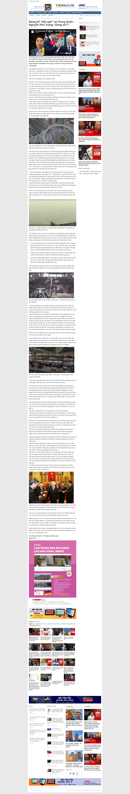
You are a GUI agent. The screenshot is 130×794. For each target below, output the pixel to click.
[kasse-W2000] (52, 606)
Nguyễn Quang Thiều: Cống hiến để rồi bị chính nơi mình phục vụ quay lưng (37, 710)
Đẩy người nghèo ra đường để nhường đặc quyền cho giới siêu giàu (58, 735)
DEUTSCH (38, 15)
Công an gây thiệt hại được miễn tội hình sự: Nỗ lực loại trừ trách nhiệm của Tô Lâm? (55, 762)
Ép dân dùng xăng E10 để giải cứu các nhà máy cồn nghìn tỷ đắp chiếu (57, 771)
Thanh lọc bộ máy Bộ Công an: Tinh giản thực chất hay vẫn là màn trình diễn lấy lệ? (55, 743)
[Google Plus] (78, 774)
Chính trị (39, 12)
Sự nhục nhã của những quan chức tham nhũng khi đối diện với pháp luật (89, 139)
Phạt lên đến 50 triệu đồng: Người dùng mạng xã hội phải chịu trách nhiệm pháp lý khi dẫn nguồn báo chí (89, 91)
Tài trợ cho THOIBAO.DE (76, 12)
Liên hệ (67, 12)
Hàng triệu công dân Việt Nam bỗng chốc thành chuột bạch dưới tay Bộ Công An (90, 163)
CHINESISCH (50, 15)
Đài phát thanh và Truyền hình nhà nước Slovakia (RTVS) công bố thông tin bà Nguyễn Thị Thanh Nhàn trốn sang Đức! (55, 721)
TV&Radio (62, 12)
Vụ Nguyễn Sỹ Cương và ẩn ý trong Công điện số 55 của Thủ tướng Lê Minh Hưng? (37, 732)
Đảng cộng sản (71, 624)
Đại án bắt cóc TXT (91, 7)
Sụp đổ (49, 624)
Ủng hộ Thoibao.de (43, 1)
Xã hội (49, 12)
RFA (35, 538)
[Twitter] (74, 774)
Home (30, 18)
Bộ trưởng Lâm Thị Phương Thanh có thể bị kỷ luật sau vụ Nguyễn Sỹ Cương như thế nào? (37, 740)
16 (39, 18)
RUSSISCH (44, 15)
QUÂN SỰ (53, 787)
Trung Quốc (56, 624)
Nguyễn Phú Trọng (41, 624)
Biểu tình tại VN (39, 7)
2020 (33, 18)
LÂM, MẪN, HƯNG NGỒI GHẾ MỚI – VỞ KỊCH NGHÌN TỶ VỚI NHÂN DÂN (74, 765)
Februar (36, 18)
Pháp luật (55, 12)
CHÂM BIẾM (82, 69)
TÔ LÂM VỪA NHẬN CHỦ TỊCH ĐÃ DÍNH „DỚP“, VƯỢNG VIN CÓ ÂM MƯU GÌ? (74, 724)
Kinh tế (44, 12)
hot (34, 624)
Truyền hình (70, 706)
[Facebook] (71, 774)
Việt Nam (63, 624)
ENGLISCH (32, 15)
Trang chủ (32, 12)
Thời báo (33, 790)
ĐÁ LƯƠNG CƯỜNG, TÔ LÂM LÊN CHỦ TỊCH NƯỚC (73, 745)
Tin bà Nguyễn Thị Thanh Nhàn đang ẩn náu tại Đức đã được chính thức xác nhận (55, 711)
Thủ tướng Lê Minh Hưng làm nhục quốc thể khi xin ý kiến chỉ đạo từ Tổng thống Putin (89, 115)
